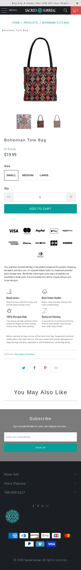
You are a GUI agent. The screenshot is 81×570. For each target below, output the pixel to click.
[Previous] (7, 71)
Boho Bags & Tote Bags (25, 354)
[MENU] (2, 10)
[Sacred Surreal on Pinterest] (38, 506)
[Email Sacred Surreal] (47, 506)
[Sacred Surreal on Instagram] (42, 506)
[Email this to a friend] (56, 368)
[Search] (66, 10)
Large (44, 175)
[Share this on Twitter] (23, 368)
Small (11, 175)
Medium (27, 175)
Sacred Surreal (33, 560)
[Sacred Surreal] (40, 10)
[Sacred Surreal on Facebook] (33, 506)
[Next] (73, 71)
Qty (6, 188)
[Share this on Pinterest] (45, 368)
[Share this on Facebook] (34, 368)
